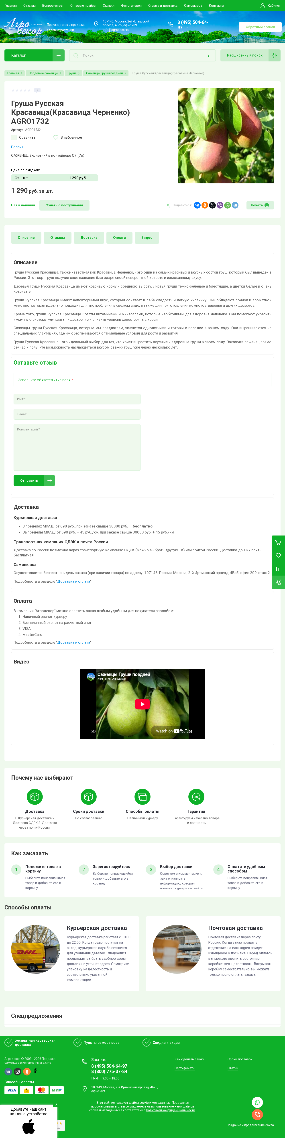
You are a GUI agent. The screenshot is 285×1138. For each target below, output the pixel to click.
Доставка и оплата (73, 581)
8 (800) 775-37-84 (109, 1071)
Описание (26, 237)
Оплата (119, 237)
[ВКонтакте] (197, 205)
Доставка (89, 237)
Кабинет (274, 6)
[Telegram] (235, 205)
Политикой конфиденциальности (170, 1110)
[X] (212, 205)
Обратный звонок (260, 27)
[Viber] (220, 205)
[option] (226, 136)
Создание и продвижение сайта (250, 1125)
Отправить (29, 481)
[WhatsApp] (227, 205)
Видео (147, 237)
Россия (17, 147)
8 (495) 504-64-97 (109, 1066)
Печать (257, 205)
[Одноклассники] (205, 205)
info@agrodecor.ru (116, 30)
